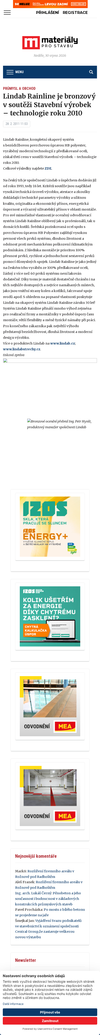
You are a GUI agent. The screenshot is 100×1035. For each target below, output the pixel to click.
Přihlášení (47, 12)
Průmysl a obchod (19, 88)
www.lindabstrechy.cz (21, 349)
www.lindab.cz (62, 343)
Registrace (75, 12)
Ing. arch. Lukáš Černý (33, 893)
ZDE (48, 168)
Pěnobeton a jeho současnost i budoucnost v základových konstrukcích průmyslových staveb (48, 898)
